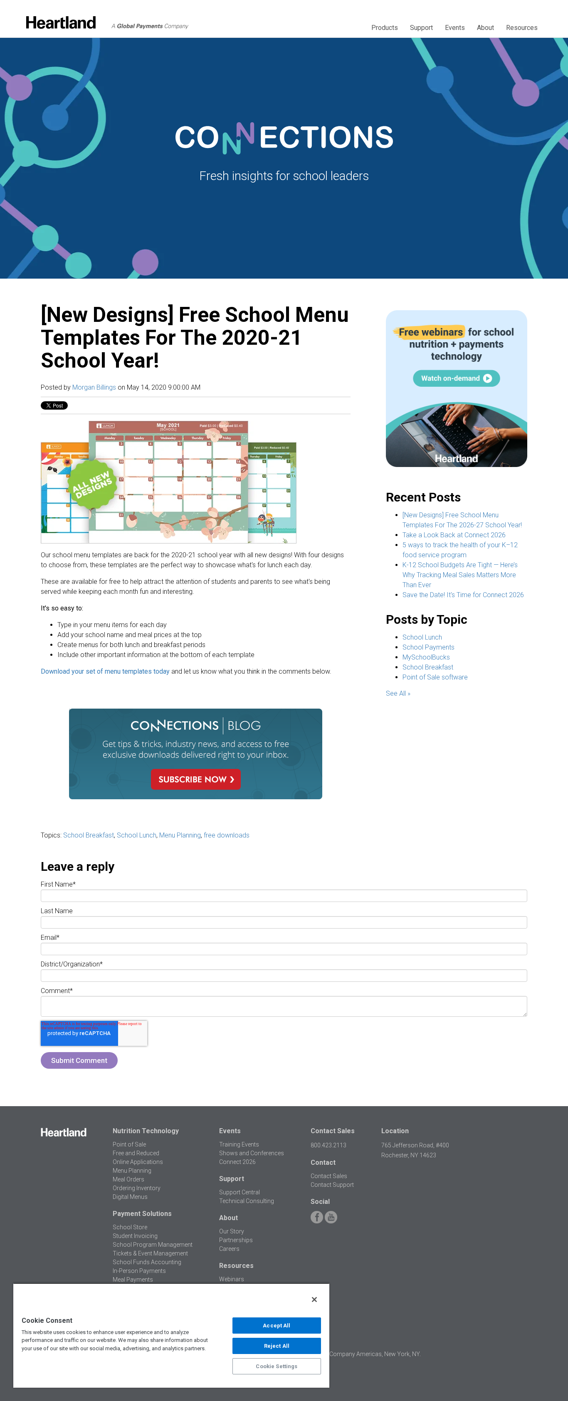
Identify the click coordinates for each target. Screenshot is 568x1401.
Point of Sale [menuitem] (129, 1144)
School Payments (428, 647)
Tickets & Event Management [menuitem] (150, 1253)
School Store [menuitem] (130, 1227)
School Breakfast (88, 835)
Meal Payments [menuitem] (133, 1279)
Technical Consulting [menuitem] (246, 1201)
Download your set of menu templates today (105, 671)
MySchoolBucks (426, 657)
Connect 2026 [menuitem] (237, 1162)
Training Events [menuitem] (239, 1144)
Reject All (276, 1346)
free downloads (226, 835)
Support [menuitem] (421, 28)
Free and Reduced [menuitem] (136, 1153)
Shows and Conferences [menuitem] (251, 1153)
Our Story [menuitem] (231, 1231)
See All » (398, 693)
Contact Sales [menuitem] (329, 1176)
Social (320, 1202)
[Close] (314, 1299)
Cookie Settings (276, 1366)
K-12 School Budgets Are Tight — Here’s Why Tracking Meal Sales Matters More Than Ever (460, 575)
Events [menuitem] (455, 28)
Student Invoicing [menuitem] (135, 1236)
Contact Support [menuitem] (332, 1184)
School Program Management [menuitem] (153, 1244)
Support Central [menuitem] (239, 1192)
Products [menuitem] (384, 28)
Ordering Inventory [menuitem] (137, 1188)
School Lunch (136, 835)
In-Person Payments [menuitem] (139, 1271)
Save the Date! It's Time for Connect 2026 (463, 595)
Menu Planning (180, 835)
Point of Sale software (435, 677)
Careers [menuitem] (229, 1248)
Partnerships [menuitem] (236, 1240)
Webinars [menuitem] (231, 1279)
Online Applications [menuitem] (138, 1162)
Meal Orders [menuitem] (128, 1179)
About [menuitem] (485, 28)
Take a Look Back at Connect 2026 (454, 535)
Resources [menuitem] (522, 28)
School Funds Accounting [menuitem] (147, 1262)
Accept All (276, 1325)
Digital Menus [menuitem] (130, 1196)
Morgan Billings (94, 387)
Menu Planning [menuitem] (132, 1170)
